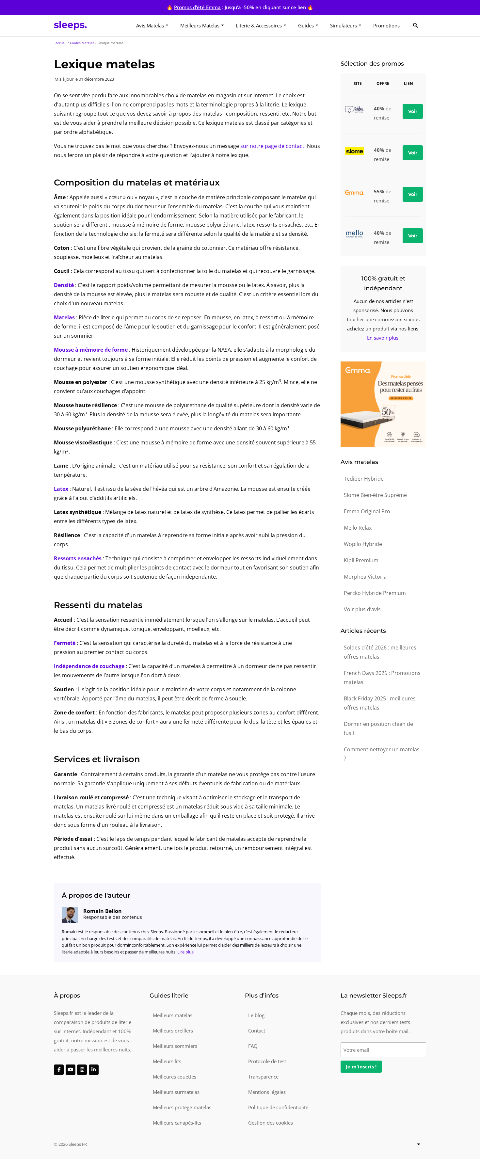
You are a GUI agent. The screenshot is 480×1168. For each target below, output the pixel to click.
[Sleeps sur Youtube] (70, 1069)
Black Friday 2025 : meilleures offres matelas (380, 703)
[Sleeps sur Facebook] (59, 1069)
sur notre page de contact (272, 146)
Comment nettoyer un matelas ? (382, 754)
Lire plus (185, 952)
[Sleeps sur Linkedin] (94, 1069)
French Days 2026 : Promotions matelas (382, 677)
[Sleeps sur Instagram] (82, 1069)
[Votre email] (383, 1049)
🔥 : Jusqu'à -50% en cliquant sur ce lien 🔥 (240, 7)
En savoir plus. (383, 337)
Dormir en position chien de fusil (378, 728)
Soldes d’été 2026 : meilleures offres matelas (380, 652)
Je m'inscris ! (361, 1066)
